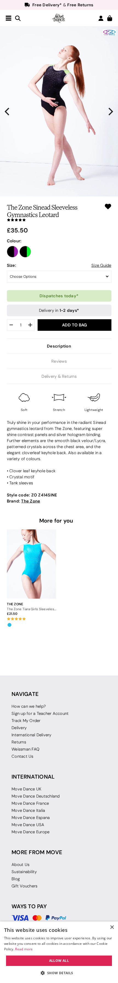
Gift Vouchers (24, 886)
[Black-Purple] (12, 251)
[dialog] (59, 952)
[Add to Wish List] (108, 206)
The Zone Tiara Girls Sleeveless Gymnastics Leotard (31, 609)
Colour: (14, 240)
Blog (16, 878)
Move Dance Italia (28, 810)
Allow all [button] (59, 960)
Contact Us (22, 756)
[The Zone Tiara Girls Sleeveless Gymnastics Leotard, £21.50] (31, 564)
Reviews (59, 361)
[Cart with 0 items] (109, 18)
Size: (11, 265)
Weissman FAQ (26, 749)
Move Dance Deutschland (36, 796)
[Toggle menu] (8, 18)
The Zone (30, 501)
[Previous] (7, 111)
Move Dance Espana (31, 817)
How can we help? (29, 706)
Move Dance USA (28, 824)
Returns (19, 742)
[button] (59, 973)
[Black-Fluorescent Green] (25, 251)
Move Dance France (30, 803)
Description (59, 346)
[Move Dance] (59, 18)
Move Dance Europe (30, 831)
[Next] (110, 111)
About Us (20, 864)
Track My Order (26, 720)
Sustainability (24, 871)
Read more (24, 949)
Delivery (19, 727)
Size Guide (101, 265)
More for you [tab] (56, 520)
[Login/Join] (101, 18)
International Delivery (32, 734)
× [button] (112, 927)
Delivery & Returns (59, 376)
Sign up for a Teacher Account (40, 713)
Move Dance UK (26, 789)
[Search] (18, 18)
